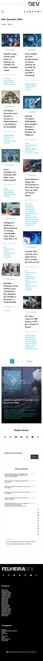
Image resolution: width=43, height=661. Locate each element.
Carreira (6, 188)
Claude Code (29, 410)
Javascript (5, 636)
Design (6, 139)
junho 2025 (5, 600)
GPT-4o (6, 84)
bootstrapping (29, 206)
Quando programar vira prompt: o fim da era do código (17, 487)
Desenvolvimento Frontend (9, 250)
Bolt (5, 247)
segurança (24, 417)
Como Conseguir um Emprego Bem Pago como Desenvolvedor (10, 175)
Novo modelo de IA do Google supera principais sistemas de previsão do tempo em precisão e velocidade (31, 64)
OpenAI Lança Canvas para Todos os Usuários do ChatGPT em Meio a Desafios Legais (11, 62)
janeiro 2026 (5, 591)
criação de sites (29, 207)
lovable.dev (28, 219)
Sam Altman (28, 153)
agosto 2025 (5, 598)
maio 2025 (5, 602)
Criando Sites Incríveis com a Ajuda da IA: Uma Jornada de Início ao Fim (32, 257)
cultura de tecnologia (7, 410)
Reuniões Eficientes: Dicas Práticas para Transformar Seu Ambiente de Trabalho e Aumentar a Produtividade (11, 292)
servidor (14, 141)
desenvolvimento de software (29, 414)
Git (13, 414)
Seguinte (29, 361)
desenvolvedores (9, 80)
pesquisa (27, 89)
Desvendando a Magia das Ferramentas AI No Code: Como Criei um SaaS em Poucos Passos (32, 187)
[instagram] (27, 11)
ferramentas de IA (30, 213)
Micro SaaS (35, 219)
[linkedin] (29, 11)
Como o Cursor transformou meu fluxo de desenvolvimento (17, 498)
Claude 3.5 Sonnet (30, 335)
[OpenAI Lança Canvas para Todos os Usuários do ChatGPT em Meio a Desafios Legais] (11, 40)
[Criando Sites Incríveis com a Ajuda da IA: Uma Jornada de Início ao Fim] (32, 237)
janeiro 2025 (5, 607)
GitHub (10, 192)
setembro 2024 (6, 613)
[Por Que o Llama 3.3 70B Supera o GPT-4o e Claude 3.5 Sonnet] (32, 302)
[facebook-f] (24, 11)
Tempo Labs (7, 257)
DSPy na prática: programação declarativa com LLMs (16, 481)
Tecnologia (7, 143)
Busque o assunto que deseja (13, 453)
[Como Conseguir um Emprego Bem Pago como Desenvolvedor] (11, 155)
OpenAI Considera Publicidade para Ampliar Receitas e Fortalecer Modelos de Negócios (31, 125)
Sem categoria (10, 49)
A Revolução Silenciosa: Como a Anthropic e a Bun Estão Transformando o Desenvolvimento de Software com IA (17, 505)
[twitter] (41, 11)
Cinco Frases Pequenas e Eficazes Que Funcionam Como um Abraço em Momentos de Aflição (20, 543)
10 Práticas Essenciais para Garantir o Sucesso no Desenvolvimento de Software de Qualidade (10, 119)
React (3, 637)
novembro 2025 (6, 594)
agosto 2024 (5, 614)
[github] (35, 11)
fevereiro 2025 (6, 606)
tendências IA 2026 (33, 417)
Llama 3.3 (28, 345)
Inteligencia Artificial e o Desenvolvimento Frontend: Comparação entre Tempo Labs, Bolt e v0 (10, 231)
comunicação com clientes (30, 273)
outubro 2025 (6, 595)
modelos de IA (29, 87)
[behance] (32, 11)
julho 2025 (5, 599)
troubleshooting (29, 225)
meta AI (33, 345)
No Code (27, 221)
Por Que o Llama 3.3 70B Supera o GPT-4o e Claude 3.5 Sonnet (31, 321)
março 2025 (5, 604)
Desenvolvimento (9, 82)
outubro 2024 (6, 611)
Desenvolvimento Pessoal (9, 630)
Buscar (34, 456)
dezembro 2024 (6, 608)
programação (8, 141)
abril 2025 (5, 603)
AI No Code (28, 204)
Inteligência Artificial (9, 194)
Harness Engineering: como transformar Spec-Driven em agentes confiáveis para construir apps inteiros (16, 475)
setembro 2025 (6, 596)
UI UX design (28, 289)
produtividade (39, 416)
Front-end (4, 633)
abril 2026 (5, 589)
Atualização (7, 78)
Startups (27, 223)
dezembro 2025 (6, 592)
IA (8, 84)
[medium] (38, 11)
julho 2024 (5, 615)
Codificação (37, 410)
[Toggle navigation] (3, 12)
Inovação (12, 84)
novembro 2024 (6, 610)
